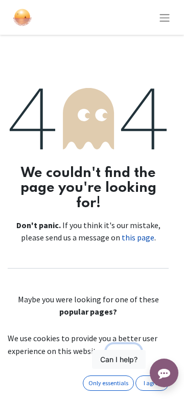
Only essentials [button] (108, 383)
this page (138, 237)
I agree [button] (152, 383)
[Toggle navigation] (164, 17)
